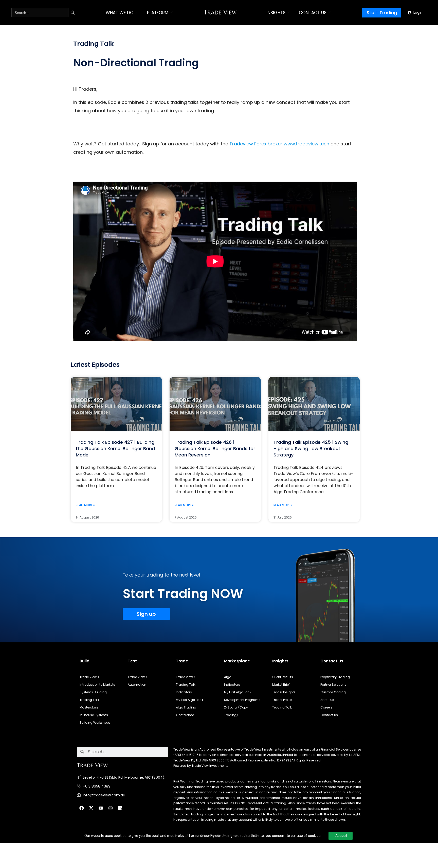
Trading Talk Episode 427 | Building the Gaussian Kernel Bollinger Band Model (115, 448)
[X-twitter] (91, 808)
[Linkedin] (120, 808)
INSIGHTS (275, 13)
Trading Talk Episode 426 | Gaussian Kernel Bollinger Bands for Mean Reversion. (215, 448)
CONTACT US (312, 13)
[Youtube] (100, 808)
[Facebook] (81, 808)
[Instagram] (110, 808)
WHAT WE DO (120, 13)
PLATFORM (157, 13)
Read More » (85, 505)
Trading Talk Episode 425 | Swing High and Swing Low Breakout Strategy (310, 448)
